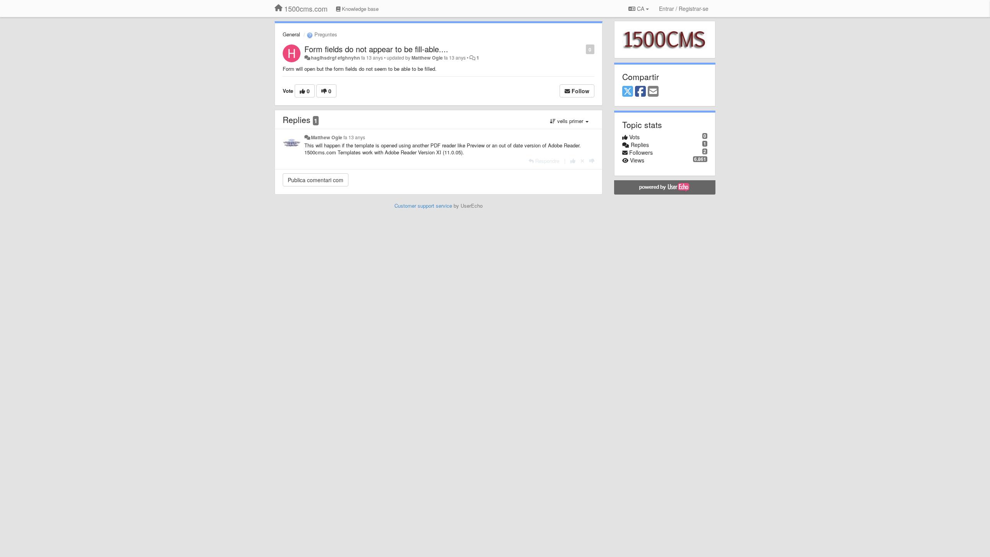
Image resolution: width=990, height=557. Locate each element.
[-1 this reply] (591, 160)
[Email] (653, 91)
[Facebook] (640, 91)
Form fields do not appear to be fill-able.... (376, 49)
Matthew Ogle (427, 57)
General (291, 34)
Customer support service (423, 205)
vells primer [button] (570, 121)
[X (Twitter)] (627, 91)
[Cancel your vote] (582, 160)
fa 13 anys (354, 137)
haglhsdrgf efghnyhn (335, 57)
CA (640, 8)
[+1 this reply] (572, 160)
